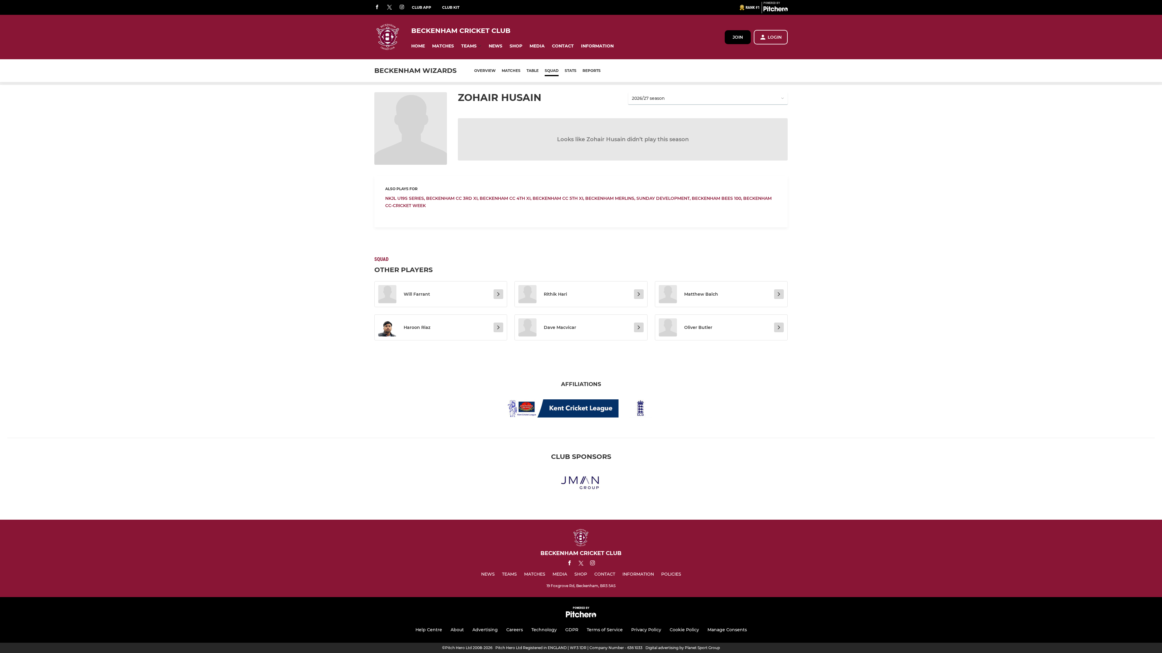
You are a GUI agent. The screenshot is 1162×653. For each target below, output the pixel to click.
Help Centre (428, 629)
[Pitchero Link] (775, 10)
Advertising (485, 629)
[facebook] (377, 7)
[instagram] (402, 7)
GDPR (571, 629)
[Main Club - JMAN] (581, 483)
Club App (421, 7)
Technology (544, 629)
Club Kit (450, 7)
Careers (514, 629)
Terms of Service (605, 629)
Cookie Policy (684, 629)
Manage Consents (727, 629)
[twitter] (389, 7)
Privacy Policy (646, 629)
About (457, 629)
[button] (418, 46)
